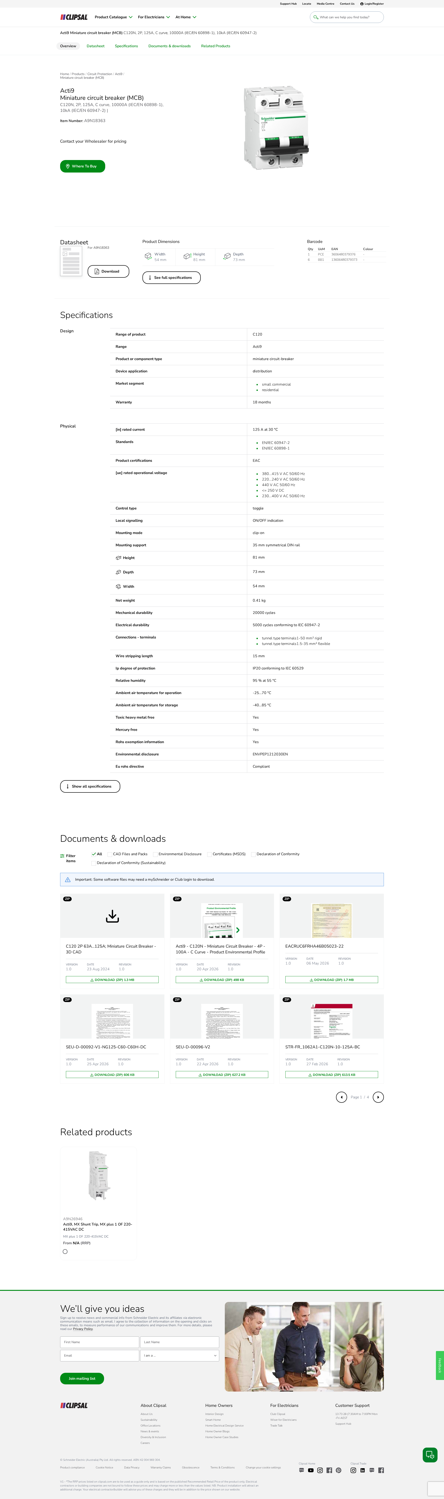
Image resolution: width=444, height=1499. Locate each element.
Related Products (215, 46)
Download (110, 271)
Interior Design (214, 1414)
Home (64, 74)
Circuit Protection (99, 74)
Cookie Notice (104, 1467)
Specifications (126, 46)
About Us (147, 1414)
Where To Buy (84, 166)
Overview (68, 46)
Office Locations (150, 1425)
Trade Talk (276, 1425)
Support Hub (343, 1424)
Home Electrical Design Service (224, 1425)
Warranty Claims (161, 1467)
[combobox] (179, 1355)
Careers (145, 1443)
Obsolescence (190, 1467)
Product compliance (72, 1467)
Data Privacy (131, 1467)
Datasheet (96, 46)
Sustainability (149, 1420)
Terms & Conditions (222, 1467)
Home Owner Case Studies (221, 1437)
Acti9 (118, 74)
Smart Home (213, 1420)
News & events (150, 1431)
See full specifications (173, 277)
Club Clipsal (277, 1414)
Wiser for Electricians (283, 1420)
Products (78, 74)
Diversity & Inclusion (153, 1437)
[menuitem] (113, 17)
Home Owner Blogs (217, 1431)
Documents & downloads (169, 46)
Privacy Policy (83, 1329)
